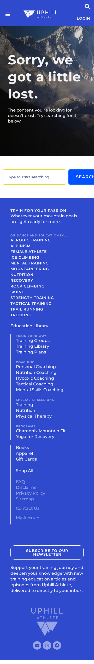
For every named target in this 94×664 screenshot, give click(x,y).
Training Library (32, 346)
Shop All (24, 470)
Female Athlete (28, 251)
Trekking (21, 315)
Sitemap (25, 498)
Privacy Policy (30, 493)
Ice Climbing (24, 257)
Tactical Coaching (34, 383)
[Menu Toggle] (8, 14)
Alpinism (20, 246)
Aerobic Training (30, 240)
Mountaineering (29, 269)
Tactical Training (31, 303)
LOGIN (83, 18)
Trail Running (26, 309)
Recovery (21, 280)
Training (24, 404)
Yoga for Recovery (35, 436)
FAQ (20, 481)
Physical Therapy (34, 416)
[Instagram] (47, 645)
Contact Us (27, 508)
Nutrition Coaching (36, 372)
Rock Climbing (27, 286)
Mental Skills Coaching (39, 389)
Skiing (17, 292)
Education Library (29, 325)
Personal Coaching (36, 366)
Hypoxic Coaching (35, 378)
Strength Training (32, 297)
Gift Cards (26, 459)
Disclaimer (27, 487)
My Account (28, 517)
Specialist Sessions (35, 400)
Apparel (24, 453)
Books (22, 447)
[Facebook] (57, 645)
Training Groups (33, 340)
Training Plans (31, 352)
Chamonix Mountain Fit (41, 430)
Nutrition (21, 274)
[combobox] (34, 177)
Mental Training (29, 263)
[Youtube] (37, 645)
